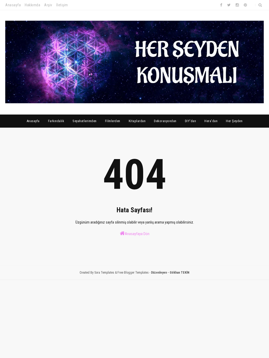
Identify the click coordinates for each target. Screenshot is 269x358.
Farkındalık (56, 121)
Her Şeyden (234, 121)
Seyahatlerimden (85, 121)
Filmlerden (112, 121)
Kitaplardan (137, 121)
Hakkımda (32, 5)
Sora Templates (104, 272)
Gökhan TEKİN (179, 272)
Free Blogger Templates (133, 272)
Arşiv (48, 5)
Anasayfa (13, 5)
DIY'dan (190, 121)
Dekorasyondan (165, 121)
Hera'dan (211, 121)
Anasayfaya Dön (137, 234)
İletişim (62, 5)
